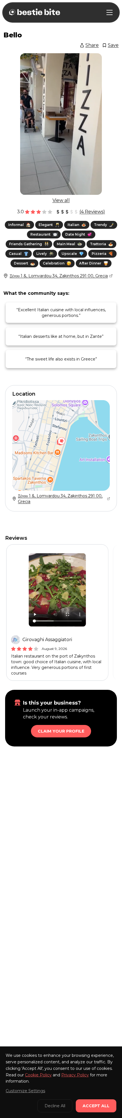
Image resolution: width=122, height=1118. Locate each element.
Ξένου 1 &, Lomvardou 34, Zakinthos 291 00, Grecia (59, 275)
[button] (61, 441)
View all (61, 200)
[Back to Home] (34, 12)
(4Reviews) (92, 211)
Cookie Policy (38, 1075)
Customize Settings (25, 1090)
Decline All (55, 1105)
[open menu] (109, 12)
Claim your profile (61, 731)
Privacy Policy (75, 1075)
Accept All (96, 1105)
